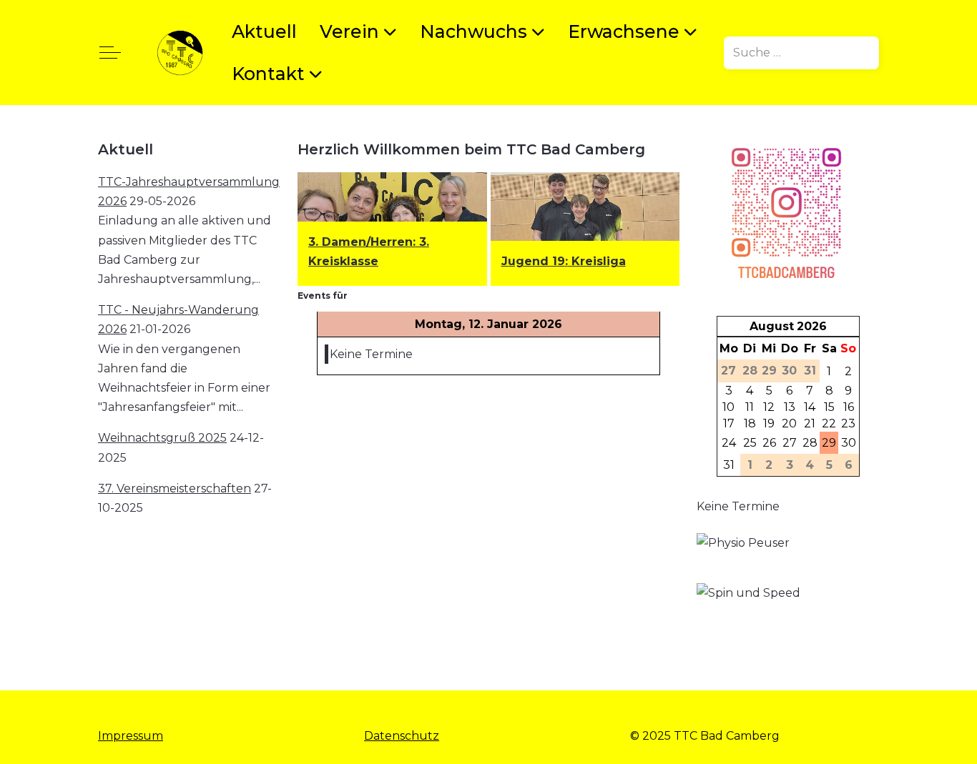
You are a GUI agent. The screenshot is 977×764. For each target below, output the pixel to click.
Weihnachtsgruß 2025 (162, 438)
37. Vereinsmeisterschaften (174, 488)
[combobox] (801, 52)
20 (789, 423)
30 (848, 443)
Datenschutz (401, 736)
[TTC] (180, 52)
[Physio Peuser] (765, 557)
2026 (812, 326)
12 (769, 407)
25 (750, 443)
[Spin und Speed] (765, 618)
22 (829, 423)
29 (829, 443)
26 (769, 443)
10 (728, 407)
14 (809, 407)
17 (729, 423)
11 (749, 407)
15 (829, 407)
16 (848, 407)
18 (750, 423)
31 (729, 465)
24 (729, 443)
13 (789, 407)
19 (769, 423)
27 (789, 443)
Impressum (130, 736)
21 (809, 423)
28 (810, 443)
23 (848, 423)
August (772, 326)
